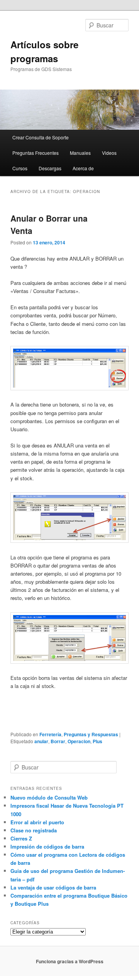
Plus (97, 741)
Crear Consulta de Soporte (40, 137)
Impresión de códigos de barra (47, 846)
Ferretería (50, 734)
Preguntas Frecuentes (35, 152)
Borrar (58, 741)
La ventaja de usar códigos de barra (53, 887)
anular (41, 741)
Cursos (19, 168)
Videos (109, 152)
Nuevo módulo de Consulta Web (49, 797)
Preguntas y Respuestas (91, 734)
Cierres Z (21, 838)
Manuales (80, 152)
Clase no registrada (33, 830)
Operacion (79, 741)
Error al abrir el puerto (37, 822)
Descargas (50, 168)
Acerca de (83, 168)
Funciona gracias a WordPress (69, 961)
